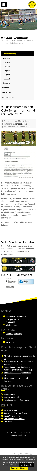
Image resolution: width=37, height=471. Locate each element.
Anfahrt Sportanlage (14, 334)
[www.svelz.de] (32, 4)
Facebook (10, 342)
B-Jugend (6, 62)
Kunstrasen (8, 421)
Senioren (5, 87)
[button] (31, 19)
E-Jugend (6, 75)
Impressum (11, 432)
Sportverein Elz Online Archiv (15, 413)
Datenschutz (25, 432)
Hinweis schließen (26, 465)
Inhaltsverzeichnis (18, 435)
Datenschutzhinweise (19, 468)
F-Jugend (6, 79)
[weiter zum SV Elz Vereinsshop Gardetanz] (18, 268)
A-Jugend (6, 58)
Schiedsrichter (8, 97)
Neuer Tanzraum (10, 410)
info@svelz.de (11, 325)
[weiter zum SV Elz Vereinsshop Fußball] (18, 260)
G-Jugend (6, 83)
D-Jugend (6, 71)
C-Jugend (6, 67)
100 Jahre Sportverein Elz (14, 419)
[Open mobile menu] (4, 4)
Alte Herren (6, 92)
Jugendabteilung (9, 54)
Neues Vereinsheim (12, 416)
